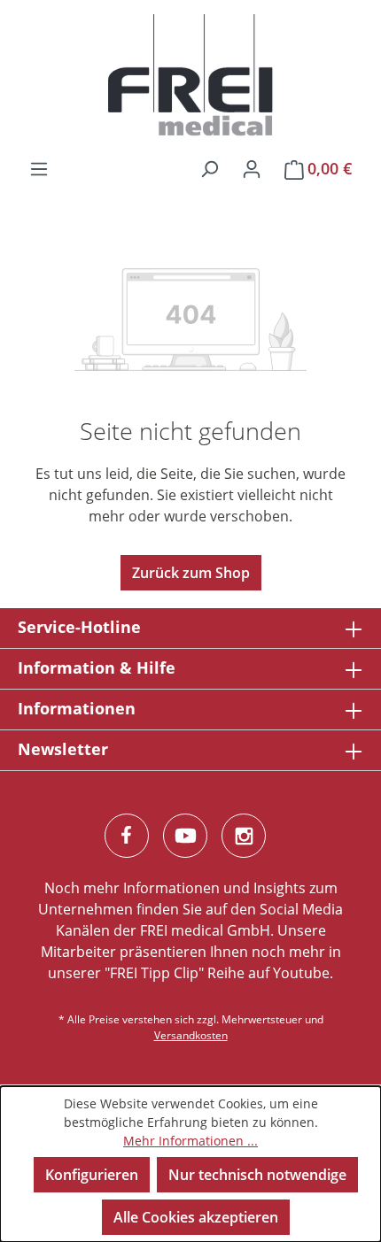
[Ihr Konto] (251, 168)
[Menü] (39, 168)
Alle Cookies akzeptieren (195, 1217)
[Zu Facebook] (127, 836)
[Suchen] (209, 168)
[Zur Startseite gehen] (190, 75)
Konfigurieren (91, 1174)
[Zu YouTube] (185, 836)
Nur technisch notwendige (257, 1174)
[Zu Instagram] (244, 836)
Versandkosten (191, 1035)
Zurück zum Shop (191, 572)
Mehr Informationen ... (190, 1140)
